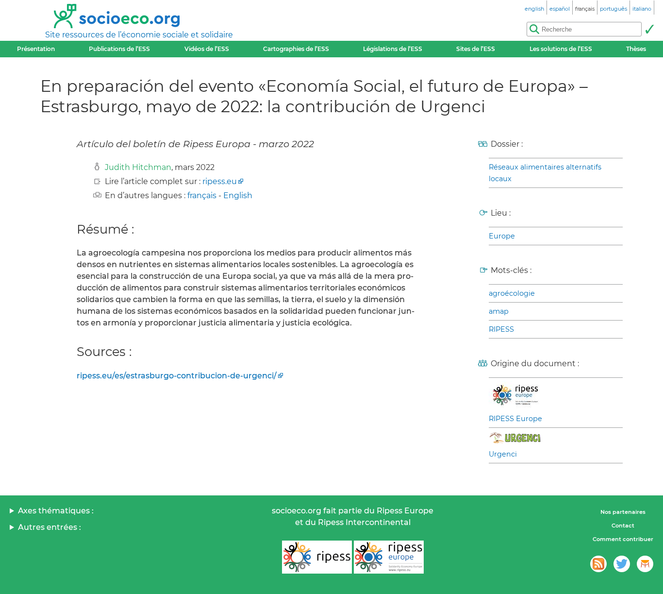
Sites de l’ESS (475, 48)
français (201, 195)
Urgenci (503, 454)
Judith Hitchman (138, 167)
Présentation (36, 48)
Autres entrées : (49, 527)
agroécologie (512, 293)
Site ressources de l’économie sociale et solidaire (139, 34)
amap (499, 311)
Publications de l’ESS (119, 48)
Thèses (636, 48)
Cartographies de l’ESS (296, 48)
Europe (502, 236)
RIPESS (501, 329)
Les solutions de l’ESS (561, 48)
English (237, 195)
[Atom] (598, 564)
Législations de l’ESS (392, 48)
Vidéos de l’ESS (206, 48)
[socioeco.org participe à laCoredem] (645, 564)
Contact (623, 525)
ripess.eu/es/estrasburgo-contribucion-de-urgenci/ (177, 375)
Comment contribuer (623, 539)
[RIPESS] (317, 557)
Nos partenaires (623, 512)
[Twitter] (621, 564)
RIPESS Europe (515, 418)
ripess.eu (219, 181)
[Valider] (649, 29)
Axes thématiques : (56, 510)
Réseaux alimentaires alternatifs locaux (545, 173)
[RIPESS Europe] (389, 557)
